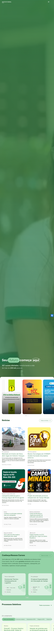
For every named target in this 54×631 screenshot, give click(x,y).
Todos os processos (45, 605)
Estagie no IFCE (41, 619)
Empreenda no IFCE (31, 619)
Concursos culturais (20, 619)
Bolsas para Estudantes (9, 619)
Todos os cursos (46, 555)
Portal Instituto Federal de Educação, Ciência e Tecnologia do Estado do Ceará (8, 2)
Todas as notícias (46, 420)
